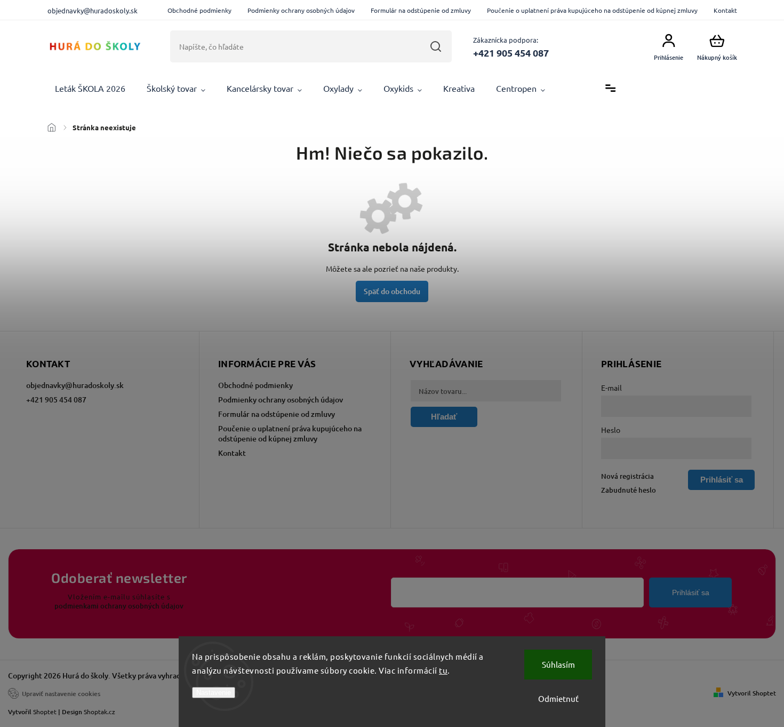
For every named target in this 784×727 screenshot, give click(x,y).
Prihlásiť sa (690, 592)
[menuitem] (90, 88)
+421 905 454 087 (56, 399)
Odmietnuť (558, 698)
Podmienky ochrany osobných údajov (301, 10)
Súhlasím (558, 664)
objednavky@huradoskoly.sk (75, 385)
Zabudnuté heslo (628, 490)
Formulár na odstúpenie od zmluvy (421, 10)
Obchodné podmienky (199, 10)
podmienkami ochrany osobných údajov (118, 606)
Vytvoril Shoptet (751, 693)
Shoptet (45, 711)
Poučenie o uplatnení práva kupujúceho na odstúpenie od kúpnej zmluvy (592, 10)
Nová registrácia (627, 476)
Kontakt (725, 10)
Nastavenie (213, 693)
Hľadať (435, 46)
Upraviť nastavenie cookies (61, 693)
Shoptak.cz (99, 711)
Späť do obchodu (392, 291)
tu (443, 670)
